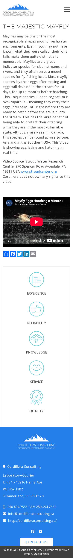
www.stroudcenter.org (39, 171)
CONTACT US (36, 542)
